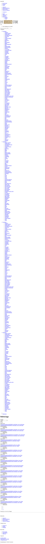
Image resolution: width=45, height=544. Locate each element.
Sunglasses (4, 141)
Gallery (6, 80)
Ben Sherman (7, 42)
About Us (4, 7)
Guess (6, 84)
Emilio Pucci (7, 71)
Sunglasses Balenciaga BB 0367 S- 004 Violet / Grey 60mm (10, 487)
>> (3, 509)
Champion (6, 51)
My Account (5, 531)
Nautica (6, 110)
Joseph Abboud (7, 282)
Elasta (6, 69)
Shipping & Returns (6, 8)
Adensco (6, 32)
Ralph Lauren (7, 124)
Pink (5, 117)
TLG (6, 132)
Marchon (6, 105)
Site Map (4, 527)
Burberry (6, 48)
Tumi (6, 219)
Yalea (6, 220)
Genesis (6, 82)
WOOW (6, 140)
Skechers (6, 128)
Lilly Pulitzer (7, 99)
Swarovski (7, 130)
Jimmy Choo (7, 184)
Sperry (6, 129)
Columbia (6, 57)
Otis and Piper (7, 116)
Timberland (7, 131)
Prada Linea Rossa (8, 120)
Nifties (6, 112)
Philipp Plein (7, 204)
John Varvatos (7, 185)
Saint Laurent (7, 126)
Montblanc (7, 109)
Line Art (6, 100)
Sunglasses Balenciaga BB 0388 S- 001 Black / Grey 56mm (10, 492)
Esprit (6, 75)
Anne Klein (7, 36)
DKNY (6, 63)
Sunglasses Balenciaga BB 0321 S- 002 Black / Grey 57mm (10, 456)
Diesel (6, 62)
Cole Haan (7, 56)
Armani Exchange (8, 38)
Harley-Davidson (8, 86)
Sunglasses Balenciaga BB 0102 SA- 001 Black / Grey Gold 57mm (12, 435)
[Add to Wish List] (0, 453)
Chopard (6, 158)
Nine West (6, 114)
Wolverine (6, 139)
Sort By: (1, 419)
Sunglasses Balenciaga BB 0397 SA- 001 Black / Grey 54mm (11, 502)
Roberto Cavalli (7, 212)
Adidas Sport (7, 34)
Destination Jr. (7, 60)
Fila (5, 174)
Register (4, 4)
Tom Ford (6, 133)
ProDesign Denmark (8, 121)
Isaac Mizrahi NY (8, 183)
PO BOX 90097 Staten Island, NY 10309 (4, 539)
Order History (5, 532)
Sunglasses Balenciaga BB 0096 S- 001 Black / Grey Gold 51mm (11, 430)
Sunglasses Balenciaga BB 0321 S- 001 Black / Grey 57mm (10, 451)
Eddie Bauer (7, 68)
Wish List (4, 533)
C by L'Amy (7, 49)
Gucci (6, 83)
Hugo (6, 181)
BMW (6, 43)
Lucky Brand (7, 195)
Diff (5, 163)
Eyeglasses (4, 31)
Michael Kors (7, 108)
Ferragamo (7, 76)
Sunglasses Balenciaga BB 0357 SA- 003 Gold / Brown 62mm (11, 466)
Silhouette (6, 127)
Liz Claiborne (7, 102)
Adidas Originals (8, 33)
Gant (6, 81)
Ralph (6, 123)
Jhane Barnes (7, 280)
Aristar (6, 37)
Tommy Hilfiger (7, 134)
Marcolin (6, 107)
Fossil (6, 78)
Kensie (6, 97)
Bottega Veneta (7, 46)
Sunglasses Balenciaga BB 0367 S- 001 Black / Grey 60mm (10, 481)
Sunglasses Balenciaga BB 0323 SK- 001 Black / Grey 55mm (11, 461)
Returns (4, 526)
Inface (6, 182)
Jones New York (8, 186)
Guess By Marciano (8, 85)
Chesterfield (7, 53)
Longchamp (7, 103)
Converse (6, 59)
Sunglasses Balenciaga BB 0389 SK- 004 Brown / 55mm (10, 497)
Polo (5, 118)
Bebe (6, 41)
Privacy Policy (5, 9)
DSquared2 (7, 67)
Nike (6, 113)
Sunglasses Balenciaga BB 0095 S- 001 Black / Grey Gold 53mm (11, 425)
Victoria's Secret (7, 136)
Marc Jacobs (7, 104)
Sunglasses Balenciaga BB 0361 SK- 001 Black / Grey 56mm (11, 471)
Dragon (6, 65)
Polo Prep (6, 119)
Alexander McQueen (8, 35)
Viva (5, 138)
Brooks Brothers (8, 47)
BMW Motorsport (8, 44)
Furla (6, 176)
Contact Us (5, 11)
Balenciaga (7, 40)
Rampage (6, 125)
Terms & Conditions (6, 10)
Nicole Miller (7, 111)
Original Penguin (8, 115)
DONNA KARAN (8, 64)
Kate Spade (7, 190)
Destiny (6, 61)
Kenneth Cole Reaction (9, 287)
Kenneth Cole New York (9, 191)
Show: (1, 421)
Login (4, 5)
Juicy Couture (7, 187)
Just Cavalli (7, 188)
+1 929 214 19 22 (3, 540)
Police (6, 206)
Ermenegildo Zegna (8, 74)
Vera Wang (7, 135)
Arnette (6, 39)
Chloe (6, 54)
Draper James (7, 66)
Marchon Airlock (8, 106)
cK (5, 55)
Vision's (6, 137)
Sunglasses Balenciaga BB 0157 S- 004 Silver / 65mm (9, 440)
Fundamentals (7, 79)
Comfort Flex (7, 58)
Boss (6, 45)
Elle (5, 70)
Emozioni (6, 72)
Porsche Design (7, 209)
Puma (6, 122)
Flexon (6, 77)
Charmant (6, 52)
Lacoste (6, 98)
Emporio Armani (8, 73)
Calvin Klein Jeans (8, 50)
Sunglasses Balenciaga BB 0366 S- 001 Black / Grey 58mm (10, 476)
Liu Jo (6, 101)
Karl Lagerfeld (7, 189)
